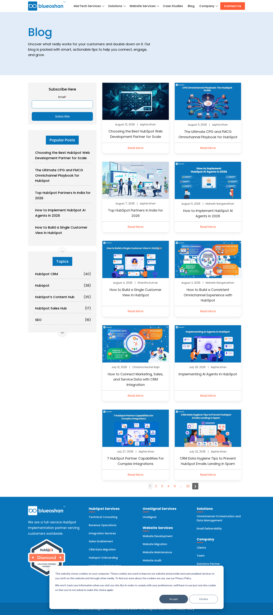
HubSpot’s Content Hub (54, 297)
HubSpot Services (104, 508)
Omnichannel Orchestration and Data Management (219, 518)
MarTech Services (87, 6)
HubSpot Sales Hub (51, 308)
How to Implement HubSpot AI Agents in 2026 (60, 213)
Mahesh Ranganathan (220, 204)
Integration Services (102, 533)
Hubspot (42, 285)
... (181, 486)
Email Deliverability (209, 528)
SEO (38, 319)
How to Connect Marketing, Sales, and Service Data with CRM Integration (135, 379)
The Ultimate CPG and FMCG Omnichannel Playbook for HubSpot (59, 175)
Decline (203, 599)
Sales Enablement (101, 541)
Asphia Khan (148, 124)
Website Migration (155, 544)
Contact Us (232, 6)
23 (188, 486)
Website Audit (152, 560)
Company (206, 6)
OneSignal (149, 517)
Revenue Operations (102, 525)
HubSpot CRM (46, 274)
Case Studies (173, 6)
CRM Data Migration (102, 549)
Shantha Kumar (148, 283)
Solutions (115, 6)
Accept (173, 599)
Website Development (158, 536)
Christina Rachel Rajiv (146, 367)
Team (200, 555)
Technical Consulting (103, 517)
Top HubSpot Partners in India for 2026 (63, 195)
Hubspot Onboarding (103, 558)
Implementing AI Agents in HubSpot (208, 374)
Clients (201, 548)
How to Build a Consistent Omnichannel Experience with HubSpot (208, 295)
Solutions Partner (208, 564)
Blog (191, 6)
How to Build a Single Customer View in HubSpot (61, 230)
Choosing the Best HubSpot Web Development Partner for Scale (62, 155)
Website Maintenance (157, 552)
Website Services (142, 6)
